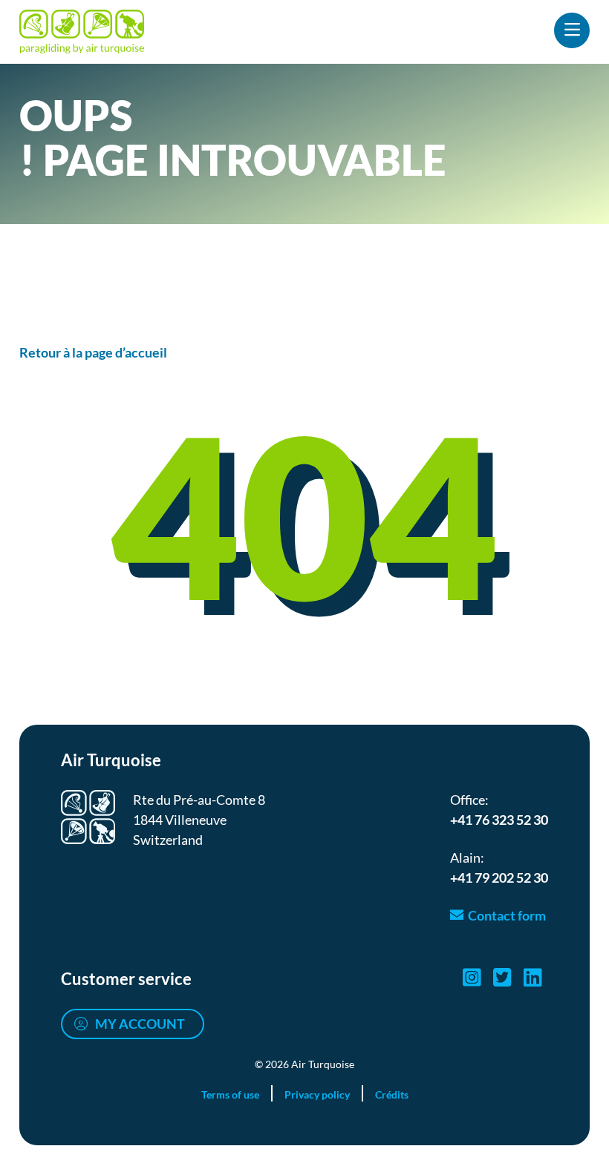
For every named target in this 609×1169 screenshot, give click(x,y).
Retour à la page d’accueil (93, 352)
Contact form (507, 915)
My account (140, 1023)
